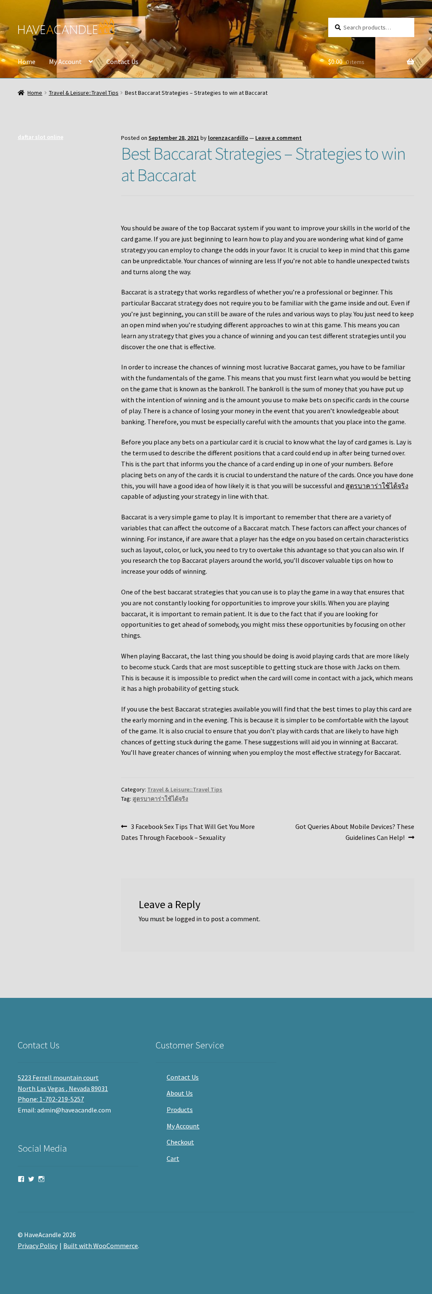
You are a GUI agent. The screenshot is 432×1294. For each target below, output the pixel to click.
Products (180, 1109)
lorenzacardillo (228, 138)
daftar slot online (40, 137)
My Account (65, 61)
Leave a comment (278, 138)
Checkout (180, 1142)
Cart (173, 1158)
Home (26, 61)
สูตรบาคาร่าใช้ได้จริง (377, 485)
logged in (188, 918)
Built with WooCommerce (100, 1245)
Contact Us (122, 61)
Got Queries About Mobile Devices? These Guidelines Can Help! (354, 832)
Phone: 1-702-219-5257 (51, 1099)
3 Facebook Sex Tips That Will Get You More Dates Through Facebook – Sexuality (188, 832)
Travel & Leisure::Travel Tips (84, 92)
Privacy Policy (37, 1245)
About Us (180, 1093)
